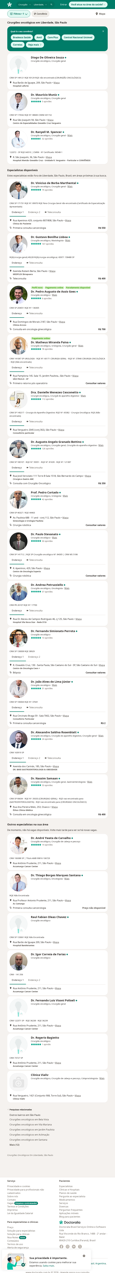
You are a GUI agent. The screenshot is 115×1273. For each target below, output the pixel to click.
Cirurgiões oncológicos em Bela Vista (29, 1119)
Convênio (42, 13)
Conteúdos (13, 1240)
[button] (103, 31)
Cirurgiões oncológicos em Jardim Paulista (32, 1129)
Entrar (63, 4)
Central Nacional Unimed (78, 37)
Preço (10, 1227)
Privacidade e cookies (18, 1186)
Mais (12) (14, 1144)
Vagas (22, 1203)
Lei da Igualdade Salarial (20, 1213)
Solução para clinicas (18, 1234)
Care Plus (53, 37)
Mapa (102, 13)
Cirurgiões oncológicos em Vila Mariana (31, 1124)
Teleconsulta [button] (54, 212)
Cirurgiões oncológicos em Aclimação (29, 1134)
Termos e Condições (18, 1206)
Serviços (63, 1203)
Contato (11, 1199)
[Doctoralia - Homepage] (10, 4)
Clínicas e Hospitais (69, 1189)
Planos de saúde (68, 1193)
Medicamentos (67, 1199)
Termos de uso (15, 1244)
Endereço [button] (17, 262)
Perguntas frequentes (71, 1209)
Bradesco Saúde (22, 37)
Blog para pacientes (69, 1216)
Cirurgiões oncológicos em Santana (28, 1139)
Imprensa (12, 1209)
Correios (17, 44)
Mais (70, 135)
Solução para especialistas (21, 1230)
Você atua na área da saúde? (87, 4)
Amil (39, 37)
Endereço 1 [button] (18, 212)
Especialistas (66, 1186)
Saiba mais (48, 1265)
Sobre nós (12, 1196)
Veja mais (33, 44)
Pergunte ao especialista (72, 1196)
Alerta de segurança (18, 1247)
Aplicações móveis (69, 1213)
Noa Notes (16, 1237)
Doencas (63, 1206)
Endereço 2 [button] (34, 212)
